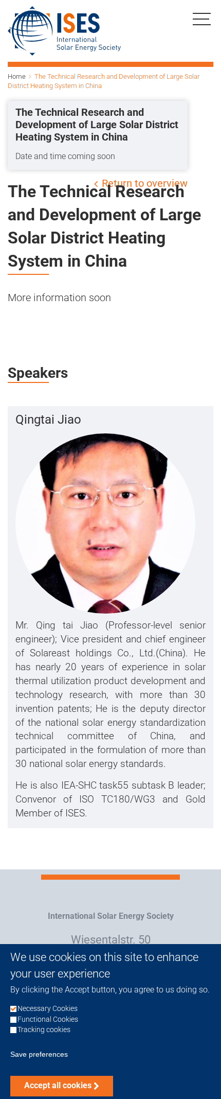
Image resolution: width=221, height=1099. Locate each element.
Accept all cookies (57, 1085)
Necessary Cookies (47, 1008)
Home (17, 76)
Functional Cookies (47, 1019)
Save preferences (39, 1054)
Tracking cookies (43, 1029)
